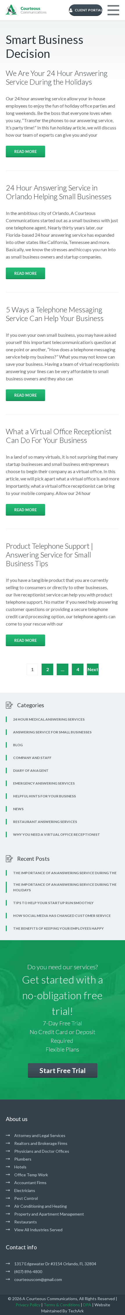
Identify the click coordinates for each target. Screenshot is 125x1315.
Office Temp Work (31, 1174)
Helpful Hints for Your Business (44, 796)
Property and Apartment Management (49, 1213)
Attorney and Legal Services (39, 1135)
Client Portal (88, 10)
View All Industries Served (38, 1229)
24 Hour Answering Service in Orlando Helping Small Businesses (58, 192)
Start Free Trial (63, 1070)
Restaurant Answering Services (45, 821)
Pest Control (26, 1198)
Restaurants (25, 1221)
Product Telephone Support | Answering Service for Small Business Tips (49, 554)
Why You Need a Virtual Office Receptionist (56, 834)
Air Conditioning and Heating (40, 1206)
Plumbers (22, 1159)
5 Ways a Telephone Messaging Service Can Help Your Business (54, 313)
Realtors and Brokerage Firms (40, 1143)
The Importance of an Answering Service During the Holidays (65, 887)
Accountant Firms (30, 1182)
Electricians (24, 1190)
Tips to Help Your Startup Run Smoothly (53, 903)
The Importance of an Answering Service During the (65, 873)
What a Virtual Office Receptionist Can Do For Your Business (59, 435)
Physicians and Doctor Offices (41, 1151)
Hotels (20, 1166)
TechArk (76, 1310)
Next (93, 669)
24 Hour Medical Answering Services (49, 719)
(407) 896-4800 (28, 1271)
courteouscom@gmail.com (38, 1279)
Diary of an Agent (31, 770)
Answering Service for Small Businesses (52, 732)
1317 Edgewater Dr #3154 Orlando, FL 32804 (55, 1263)
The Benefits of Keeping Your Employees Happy (58, 928)
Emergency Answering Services (44, 783)
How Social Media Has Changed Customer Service (62, 915)
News (18, 809)
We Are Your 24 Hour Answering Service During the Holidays (57, 77)
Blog (18, 745)
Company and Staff (32, 757)
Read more (25, 151)
